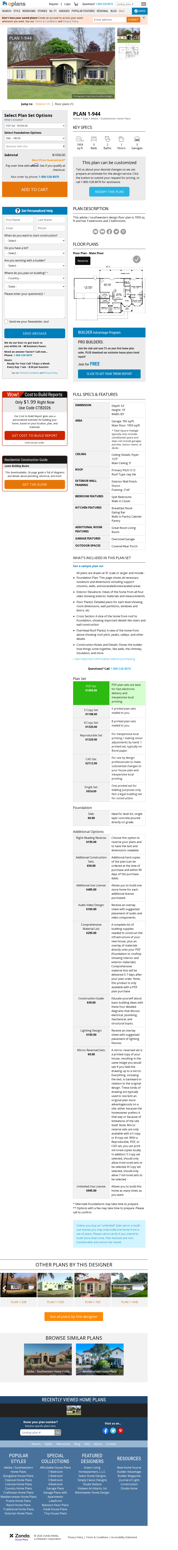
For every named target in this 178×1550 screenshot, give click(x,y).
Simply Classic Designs (92, 1480)
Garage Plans (55, 1488)
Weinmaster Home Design (92, 1492)
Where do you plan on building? (26, 273)
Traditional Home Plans (18, 1509)
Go (143, 4)
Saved (141, 11)
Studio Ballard (92, 1484)
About (98, 1444)
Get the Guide (35, 484)
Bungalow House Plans (18, 1476)
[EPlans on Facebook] (105, 1431)
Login (67, 4)
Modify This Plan (109, 192)
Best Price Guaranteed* (48, 160)
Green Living (92, 1467)
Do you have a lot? (16, 248)
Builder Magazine (129, 1476)
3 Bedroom (55, 1480)
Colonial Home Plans (18, 1484)
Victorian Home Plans (19, 1513)
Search (6, 11)
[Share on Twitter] (116, 231)
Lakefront (55, 1501)
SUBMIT (133, 20)
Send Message (35, 333)
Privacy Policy (70, 21)
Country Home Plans (18, 1488)
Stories (42, 11)
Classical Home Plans (18, 1480)
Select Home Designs (92, 1476)
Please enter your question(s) (24, 294)
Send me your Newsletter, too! (29, 321)
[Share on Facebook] (109, 231)
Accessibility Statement (124, 1537)
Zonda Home (129, 1488)
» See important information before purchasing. (104, 659)
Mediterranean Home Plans (19, 1497)
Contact (111, 1444)
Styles (48, 1444)
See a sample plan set (88, 566)
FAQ (87, 1444)
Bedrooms (28, 11)
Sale (121, 11)
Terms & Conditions (46, 21)
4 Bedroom (55, 1484)
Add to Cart (34, 189)
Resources (63, 1444)
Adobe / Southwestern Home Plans (111, 118)
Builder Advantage (129, 1472)
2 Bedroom (55, 1476)
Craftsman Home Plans (18, 1492)
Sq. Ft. (53, 11)
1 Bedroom (55, 1472)
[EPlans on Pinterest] (120, 1431)
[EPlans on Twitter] (113, 1431)
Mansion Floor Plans (55, 1505)
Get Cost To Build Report (35, 435)
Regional (102, 11)
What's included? (13, 119)
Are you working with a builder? (25, 260)
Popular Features (83, 11)
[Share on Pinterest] (123, 231)
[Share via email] (95, 231)
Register (53, 4)
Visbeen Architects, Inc (92, 1488)
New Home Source (129, 1467)
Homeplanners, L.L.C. (92, 1472)
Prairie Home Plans (18, 1501)
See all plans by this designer (74, 1316)
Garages (64, 11)
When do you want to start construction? (31, 235)
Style (16, 11)
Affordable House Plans (55, 1467)
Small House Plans (55, 1509)
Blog (114, 11)
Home (76, 118)
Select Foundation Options (22, 133)
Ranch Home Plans (18, 1505)
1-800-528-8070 (104, 4)
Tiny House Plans (55, 1513)
